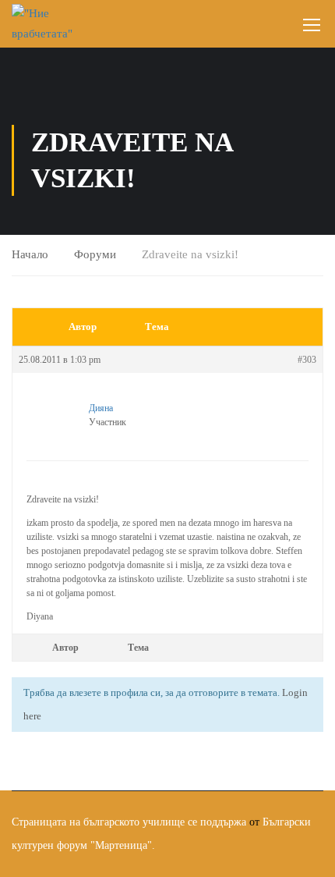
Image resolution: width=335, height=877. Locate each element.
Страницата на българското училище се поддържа (129, 822)
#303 (307, 359)
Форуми (95, 254)
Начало (30, 254)
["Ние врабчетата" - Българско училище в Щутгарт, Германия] (45, 24)
